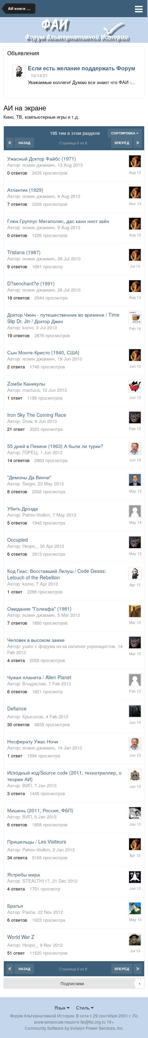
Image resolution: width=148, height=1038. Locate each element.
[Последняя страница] (138, 143)
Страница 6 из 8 (74, 142)
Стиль (83, 1007)
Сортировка (123, 133)
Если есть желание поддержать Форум (81, 68)
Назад (24, 142)
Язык (60, 1007)
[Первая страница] (9, 143)
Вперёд (122, 142)
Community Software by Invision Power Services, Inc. (74, 1028)
